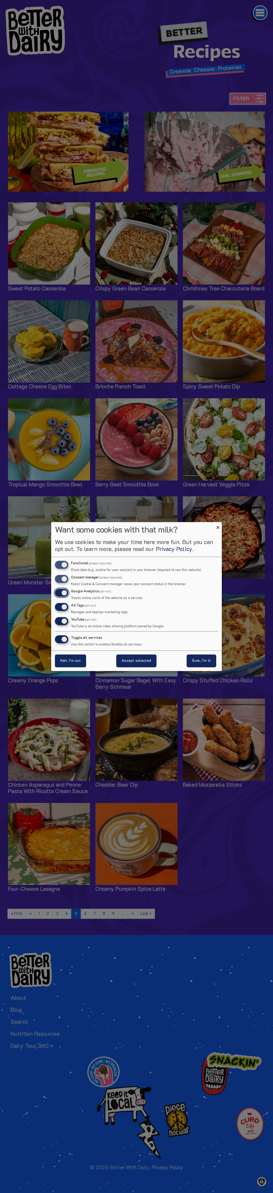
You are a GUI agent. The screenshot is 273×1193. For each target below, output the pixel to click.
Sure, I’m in (201, 661)
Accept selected (136, 661)
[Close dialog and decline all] (218, 525)
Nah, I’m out (70, 661)
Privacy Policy (174, 549)
